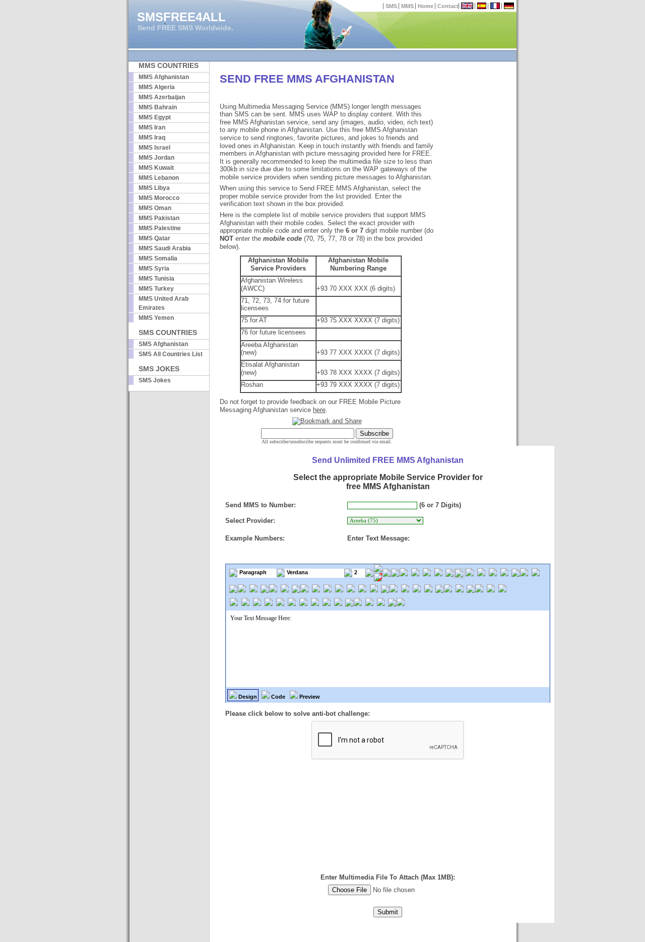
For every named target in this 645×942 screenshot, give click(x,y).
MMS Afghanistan (164, 77)
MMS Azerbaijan (162, 97)
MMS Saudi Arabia (165, 248)
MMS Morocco (159, 197)
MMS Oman (155, 208)
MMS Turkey (156, 288)
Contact (448, 6)
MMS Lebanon (159, 177)
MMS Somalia (158, 258)
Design (247, 697)
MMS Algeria (157, 87)
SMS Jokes (155, 380)
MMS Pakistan (159, 218)
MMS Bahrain (158, 107)
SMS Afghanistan (163, 344)
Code (277, 697)
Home (425, 6)
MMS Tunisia (156, 278)
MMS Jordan (156, 157)
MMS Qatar (154, 238)
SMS (391, 6)
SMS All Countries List (171, 354)
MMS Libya (154, 187)
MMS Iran (152, 127)
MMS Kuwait (156, 167)
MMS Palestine (160, 228)
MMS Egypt (155, 117)
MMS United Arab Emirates (163, 303)
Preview (309, 697)
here (319, 410)
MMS (407, 6)
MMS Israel (154, 147)
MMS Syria (154, 268)
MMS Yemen (156, 317)
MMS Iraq (152, 137)
